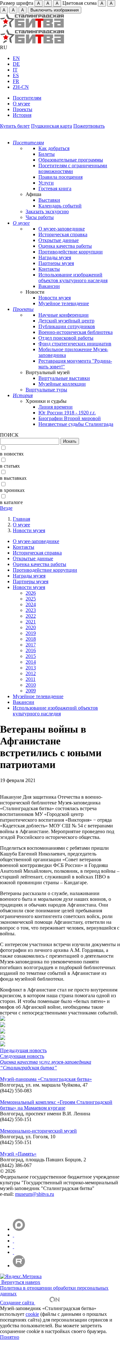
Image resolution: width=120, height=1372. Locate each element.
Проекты (22, 109)
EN (16, 58)
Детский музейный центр (66, 320)
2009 (31, 690)
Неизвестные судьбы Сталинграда (75, 424)
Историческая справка (62, 234)
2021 (31, 621)
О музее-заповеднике (61, 228)
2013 (31, 667)
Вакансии (49, 286)
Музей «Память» (18, 1154)
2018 (31, 639)
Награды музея (54, 257)
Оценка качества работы (65, 246)
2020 (31, 627)
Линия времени (55, 407)
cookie (32, 1314)
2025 (31, 598)
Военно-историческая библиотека (75, 332)
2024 (31, 604)
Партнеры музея (56, 263)
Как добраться (53, 148)
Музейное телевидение (63, 303)
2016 (31, 650)
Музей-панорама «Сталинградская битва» (46, 1079)
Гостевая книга (54, 188)
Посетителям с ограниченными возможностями (72, 168)
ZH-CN (21, 87)
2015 (31, 656)
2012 (31, 673)
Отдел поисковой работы (65, 338)
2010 (31, 685)
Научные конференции (63, 315)
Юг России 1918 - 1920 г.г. (67, 412)
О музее (21, 103)
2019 (31, 633)
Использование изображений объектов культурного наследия (73, 277)
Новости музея (54, 297)
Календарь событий (60, 205)
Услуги (46, 182)
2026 (31, 593)
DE (16, 64)
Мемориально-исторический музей (38, 1131)
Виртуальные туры (46, 389)
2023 (31, 610)
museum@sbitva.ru (34, 1194)
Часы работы (40, 217)
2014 (31, 662)
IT (15, 69)
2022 (31, 616)
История (22, 115)
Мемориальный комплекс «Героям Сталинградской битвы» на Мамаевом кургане (56, 1105)
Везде (6, 508)
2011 (31, 679)
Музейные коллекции (62, 384)
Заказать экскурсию (47, 211)
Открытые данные (58, 240)
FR (16, 81)
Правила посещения (60, 177)
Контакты (49, 269)
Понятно (9, 1337)
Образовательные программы (70, 159)
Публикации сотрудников (66, 326)
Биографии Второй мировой (69, 418)
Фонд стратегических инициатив (74, 343)
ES (16, 75)
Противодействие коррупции (70, 251)
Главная (21, 519)
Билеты (46, 154)
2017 (31, 644)
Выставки (49, 200)
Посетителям (27, 98)
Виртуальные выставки (64, 378)
